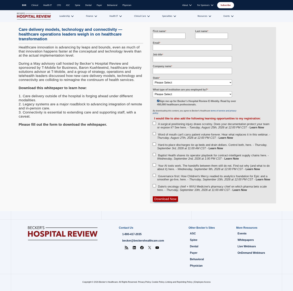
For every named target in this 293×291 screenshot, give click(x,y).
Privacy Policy (144, 282)
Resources (202, 16)
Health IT (47, 5)
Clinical (34, 5)
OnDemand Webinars (251, 252)
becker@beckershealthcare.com (143, 240)
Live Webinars (247, 246)
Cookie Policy (158, 282)
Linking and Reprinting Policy (178, 282)
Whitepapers (246, 239)
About (185, 5)
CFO (59, 5)
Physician (126, 5)
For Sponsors (203, 5)
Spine (77, 5)
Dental (88, 5)
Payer (99, 5)
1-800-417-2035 (132, 234)
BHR (24, 5)
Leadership (64, 16)
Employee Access (202, 282)
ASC (68, 5)
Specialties (167, 16)
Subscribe (226, 5)
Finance (89, 16)
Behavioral (112, 5)
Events (226, 16)
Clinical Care (140, 16)
